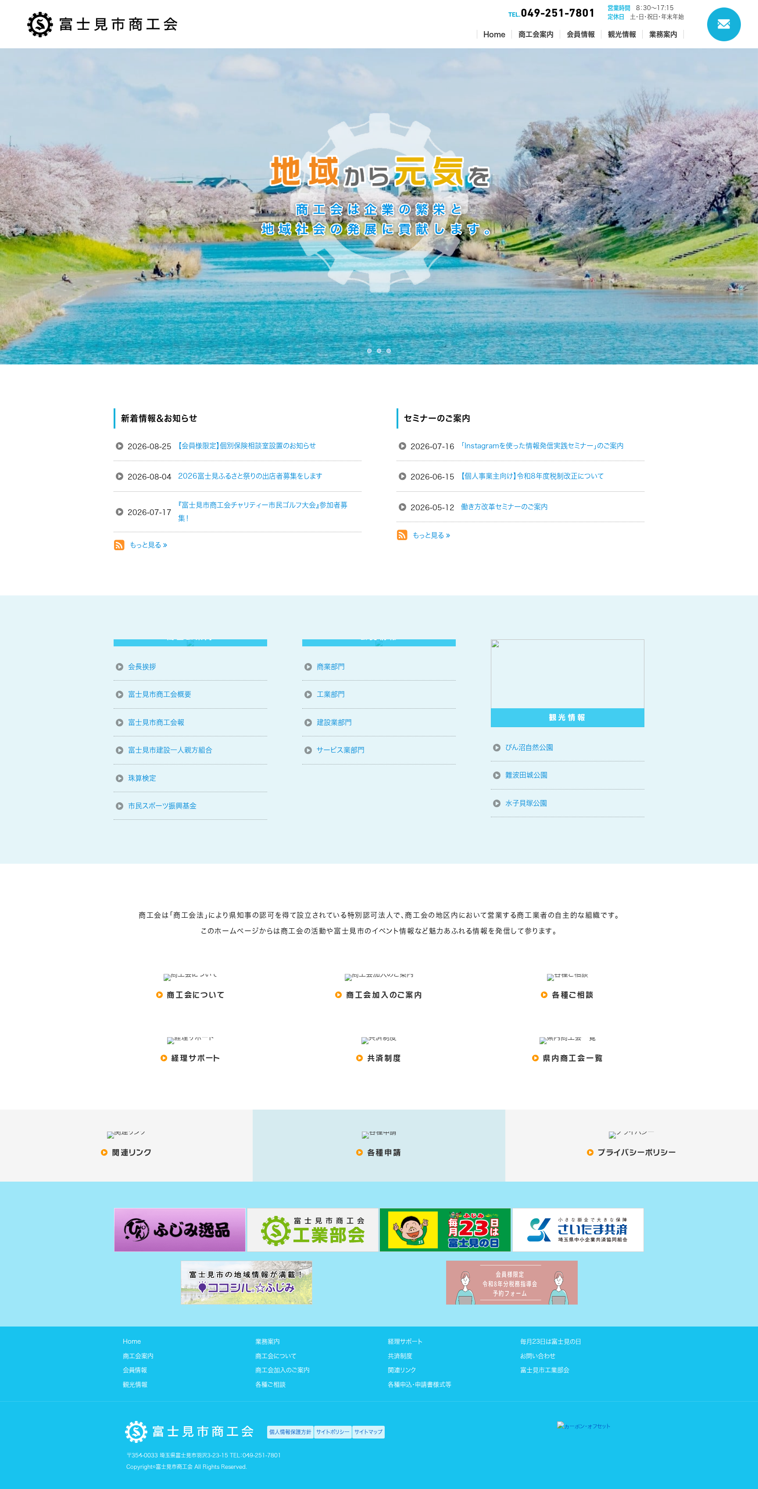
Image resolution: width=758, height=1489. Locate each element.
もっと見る (146, 544)
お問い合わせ (537, 1355)
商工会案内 (138, 1355)
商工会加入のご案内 (282, 1370)
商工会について (276, 1355)
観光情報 (135, 1384)
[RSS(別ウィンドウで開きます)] (119, 546)
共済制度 (400, 1355)
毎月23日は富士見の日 (550, 1341)
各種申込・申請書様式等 (419, 1384)
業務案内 (267, 1341)
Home (132, 1341)
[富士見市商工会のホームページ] (102, 35)
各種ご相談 (270, 1384)
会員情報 (135, 1370)
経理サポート (405, 1341)
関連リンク (402, 1370)
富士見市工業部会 (544, 1370)
